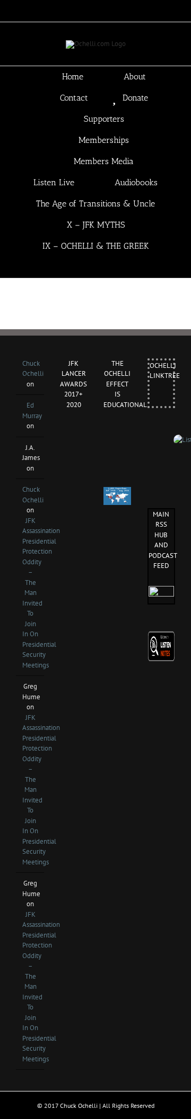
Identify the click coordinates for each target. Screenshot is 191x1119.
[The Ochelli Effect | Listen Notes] (161, 635)
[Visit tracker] (117, 492)
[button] (111, 267)
